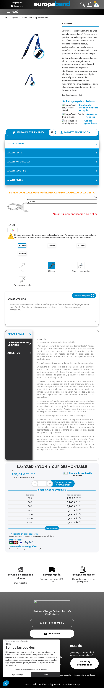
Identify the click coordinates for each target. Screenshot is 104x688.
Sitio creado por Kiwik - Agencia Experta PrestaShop (52, 684)
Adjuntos (13, 353)
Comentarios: (17, 299)
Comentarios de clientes (18, 343)
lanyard (57, 419)
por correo (53, 633)
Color (11, 224)
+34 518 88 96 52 (53, 623)
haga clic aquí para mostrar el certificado (79, 675)
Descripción (15, 334)
